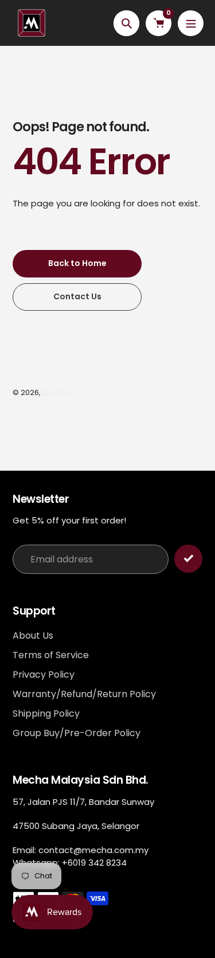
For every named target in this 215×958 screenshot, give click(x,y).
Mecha (55, 392)
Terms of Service (51, 655)
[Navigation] (191, 23)
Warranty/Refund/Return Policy (84, 694)
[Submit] (188, 559)
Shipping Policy (46, 713)
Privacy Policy (44, 674)
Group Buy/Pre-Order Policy (76, 733)
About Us (33, 635)
